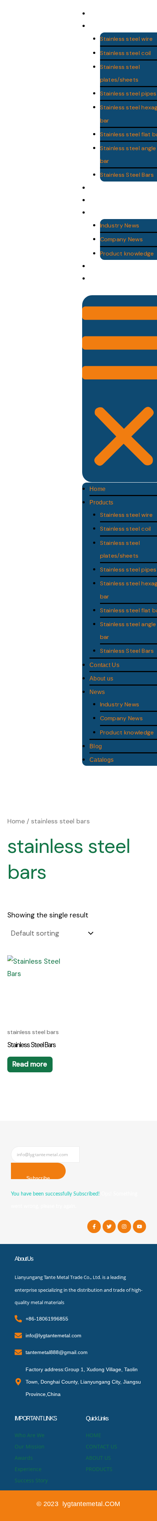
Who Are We (30, 1435)
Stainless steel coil (125, 53)
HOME (93, 1435)
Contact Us (104, 665)
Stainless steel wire (126, 39)
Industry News (119, 225)
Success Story (31, 1480)
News (97, 692)
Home (97, 489)
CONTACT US (101, 1446)
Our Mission (30, 1446)
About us (101, 678)
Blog (95, 746)
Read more (29, 1064)
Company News (121, 239)
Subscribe (38, 1177)
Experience (28, 1469)
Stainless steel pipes (128, 93)
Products (101, 502)
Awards (24, 1457)
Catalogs (101, 760)
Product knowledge (127, 253)
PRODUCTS (99, 1469)
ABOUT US (98, 1457)
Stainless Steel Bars (127, 175)
